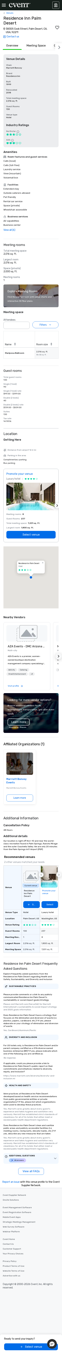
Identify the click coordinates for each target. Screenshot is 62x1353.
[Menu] (4, 5)
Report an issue (11, 1181)
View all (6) (9, 230)
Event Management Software (17, 1207)
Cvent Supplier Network (14, 1195)
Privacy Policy (10, 1261)
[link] (26, 633)
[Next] (58, 46)
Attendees (9, 319)
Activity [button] (11, 670)
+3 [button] (32, 674)
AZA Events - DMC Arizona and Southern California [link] (27, 646)
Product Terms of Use (13, 1266)
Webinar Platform (11, 1231)
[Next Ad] (57, 505)
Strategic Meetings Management (19, 1222)
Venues (9, 13)
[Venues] (55, 5)
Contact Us (8, 1244)
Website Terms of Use (13, 1271)
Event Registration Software (17, 1212)
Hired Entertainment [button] (17, 674)
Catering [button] (23, 670)
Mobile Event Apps (12, 1217)
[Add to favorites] (57, 27)
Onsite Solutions (11, 1200)
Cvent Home (9, 1239)
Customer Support (12, 1249)
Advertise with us (11, 1275)
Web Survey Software (13, 1227)
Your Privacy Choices (13, 1253)
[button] (26, 324)
